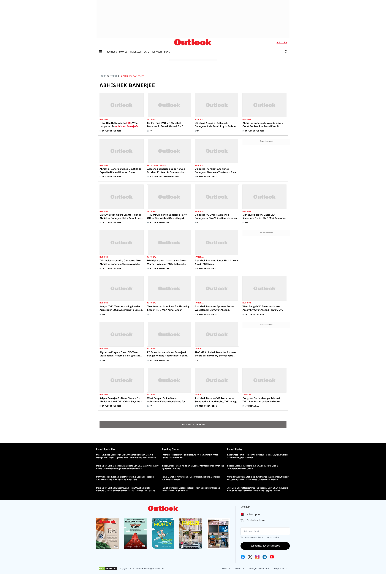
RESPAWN (157, 51)
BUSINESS (111, 51)
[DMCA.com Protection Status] (108, 568)
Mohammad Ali (252, 406)
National (104, 119)
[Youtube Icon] (271, 557)
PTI (150, 131)
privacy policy (273, 537)
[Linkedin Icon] (264, 557)
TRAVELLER (135, 51)
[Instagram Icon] (257, 557)
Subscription (254, 514)
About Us (226, 568)
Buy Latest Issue (256, 520)
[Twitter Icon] (250, 557)
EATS (146, 51)
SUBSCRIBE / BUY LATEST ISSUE (265, 546)
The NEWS (246, 394)
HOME (103, 76)
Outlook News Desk (111, 131)
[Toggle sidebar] (101, 52)
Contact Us (239, 568)
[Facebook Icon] (242, 557)
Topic (113, 76)
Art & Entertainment (157, 165)
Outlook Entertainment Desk (164, 177)
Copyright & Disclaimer (258, 568)
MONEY (123, 51)
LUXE (167, 51)
